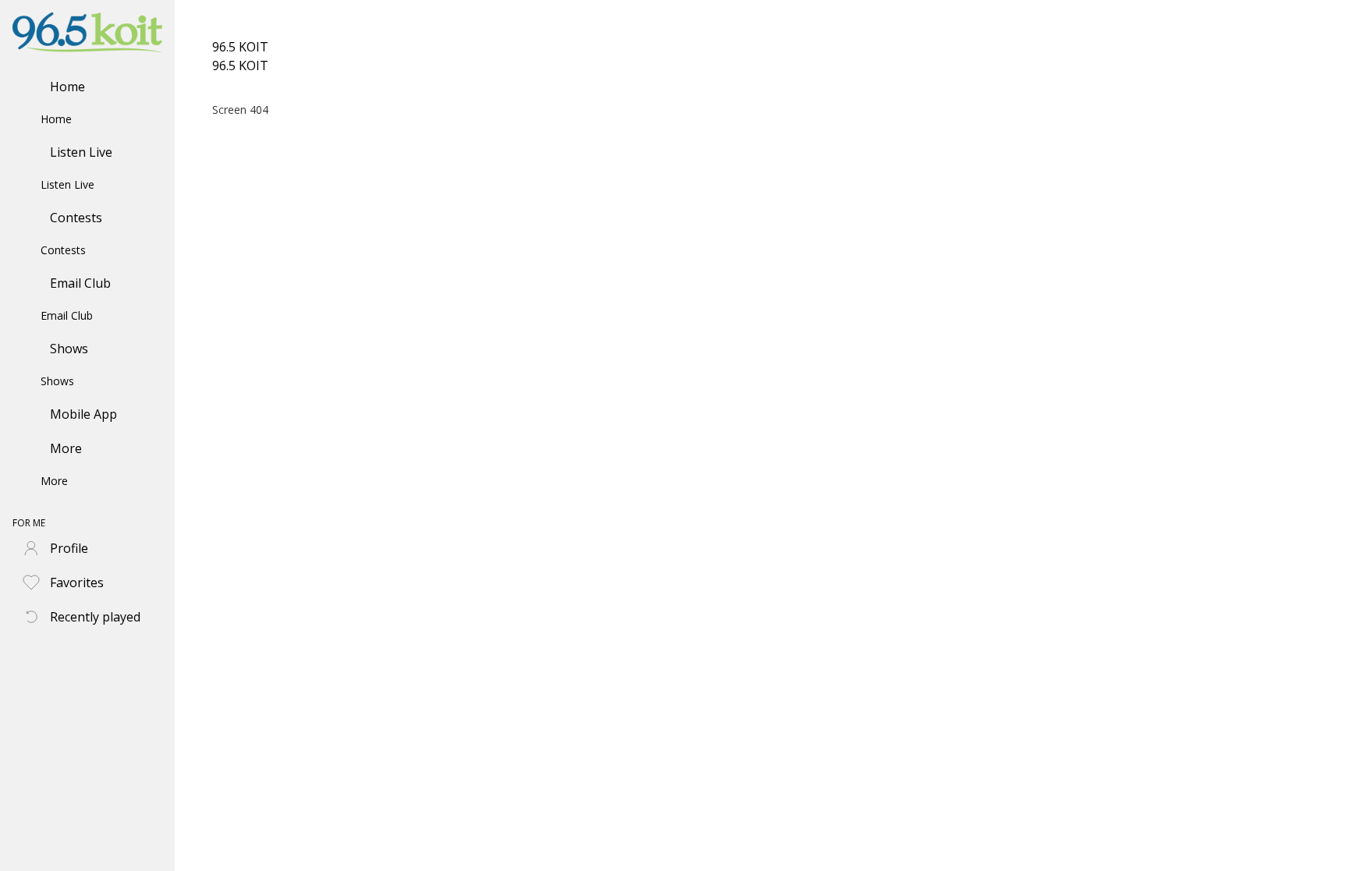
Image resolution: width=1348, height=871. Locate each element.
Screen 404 (240, 109)
